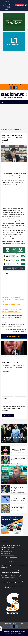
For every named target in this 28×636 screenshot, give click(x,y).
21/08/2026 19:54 (12, 481)
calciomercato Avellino (7, 317)
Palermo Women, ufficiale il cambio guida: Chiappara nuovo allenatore (11, 576)
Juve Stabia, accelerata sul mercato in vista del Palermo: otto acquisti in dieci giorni (18, 507)
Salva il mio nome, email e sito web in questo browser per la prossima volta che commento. (14, 408)
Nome (4, 392)
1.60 (7, 264)
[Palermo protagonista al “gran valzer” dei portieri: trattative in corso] (14, 433)
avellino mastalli (18, 315)
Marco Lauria (13, 557)
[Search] (25, 101)
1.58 (7, 256)
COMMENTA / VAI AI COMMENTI (14, 336)
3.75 (10, 256)
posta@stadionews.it (6, 551)
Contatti (14, 84)
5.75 (13, 256)
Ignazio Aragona (9, 547)
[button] (4, 102)
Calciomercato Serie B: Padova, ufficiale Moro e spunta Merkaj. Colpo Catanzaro (17, 488)
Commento (5, 371)
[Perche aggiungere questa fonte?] (26, 5)
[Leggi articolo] (5, 450)
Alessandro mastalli (9, 315)
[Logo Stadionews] (13, 603)
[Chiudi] (3, 5)
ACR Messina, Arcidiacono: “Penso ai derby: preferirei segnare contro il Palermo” (13, 324)
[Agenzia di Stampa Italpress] (12, 525)
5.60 (13, 264)
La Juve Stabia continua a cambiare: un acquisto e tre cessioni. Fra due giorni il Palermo (13, 581)
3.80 (10, 264)
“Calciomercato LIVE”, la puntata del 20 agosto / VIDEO (18, 497)
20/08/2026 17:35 (21, 510)
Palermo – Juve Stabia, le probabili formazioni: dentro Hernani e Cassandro (18, 449)
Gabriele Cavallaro (6, 441)
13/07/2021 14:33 (13, 142)
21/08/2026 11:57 (15, 441)
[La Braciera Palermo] (14, 22)
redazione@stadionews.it (7, 555)
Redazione (9, 84)
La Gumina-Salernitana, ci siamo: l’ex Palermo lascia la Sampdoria (13, 478)
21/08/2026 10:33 (21, 452)
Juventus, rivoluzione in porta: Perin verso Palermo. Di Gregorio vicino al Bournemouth (18, 459)
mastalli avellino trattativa (12, 318)
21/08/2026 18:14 (21, 463)
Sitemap (8, 561)
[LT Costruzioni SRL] (14, 41)
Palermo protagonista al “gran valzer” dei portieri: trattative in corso (13, 438)
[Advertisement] (14, 72)
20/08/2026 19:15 (21, 500)
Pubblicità (19, 84)
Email (16, 392)
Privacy (13, 561)
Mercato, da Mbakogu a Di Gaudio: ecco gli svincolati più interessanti (15, 329)
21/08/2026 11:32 (21, 492)
